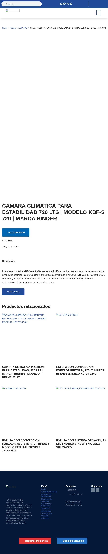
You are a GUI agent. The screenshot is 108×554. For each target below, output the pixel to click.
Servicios (45, 508)
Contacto (45, 518)
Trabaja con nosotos (46, 514)
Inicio (4, 28)
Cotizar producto (16, 232)
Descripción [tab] (8, 261)
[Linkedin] (105, 4)
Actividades (46, 511)
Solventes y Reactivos (46, 505)
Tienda (13, 28)
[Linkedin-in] (93, 490)
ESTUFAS (22, 28)
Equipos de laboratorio (46, 495)
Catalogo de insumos (46, 500)
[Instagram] (100, 4)
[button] (98, 12)
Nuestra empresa (49, 492)
